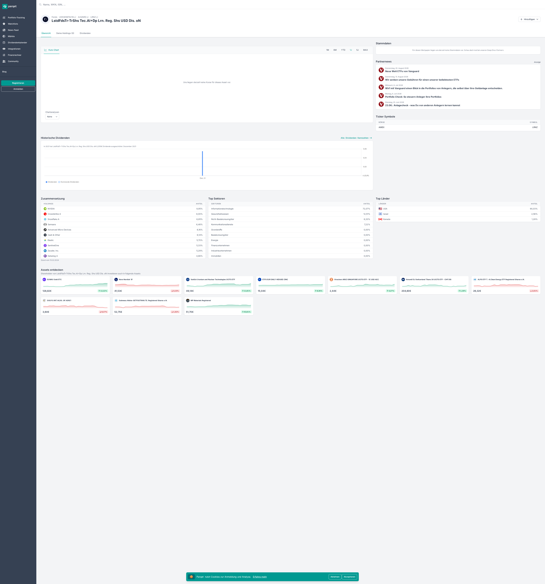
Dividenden (85, 33)
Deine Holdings (65, 33)
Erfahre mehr (260, 576)
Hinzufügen (529, 19)
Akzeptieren (349, 576)
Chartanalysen (52, 112)
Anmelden (18, 89)
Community (13, 61)
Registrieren (18, 83)
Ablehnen (335, 576)
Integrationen (14, 49)
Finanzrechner (14, 55)
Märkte (11, 36)
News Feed (13, 30)
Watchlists (13, 24)
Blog (4, 71)
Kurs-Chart (53, 50)
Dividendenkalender (17, 42)
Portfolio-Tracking (16, 17)
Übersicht (46, 33)
